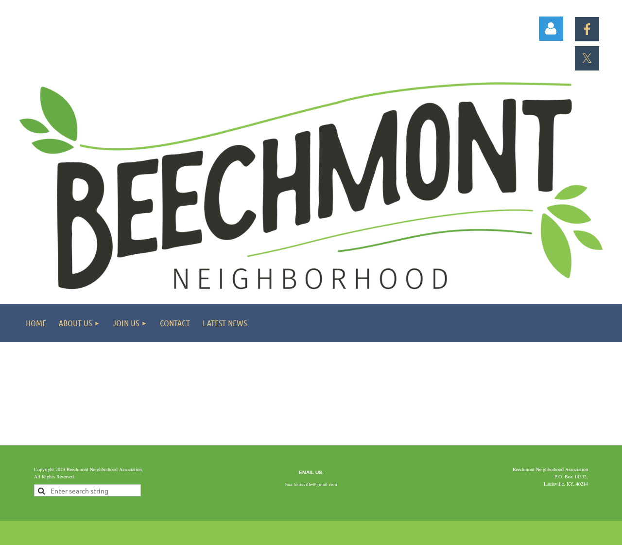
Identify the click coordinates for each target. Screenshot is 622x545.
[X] (587, 58)
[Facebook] (587, 29)
